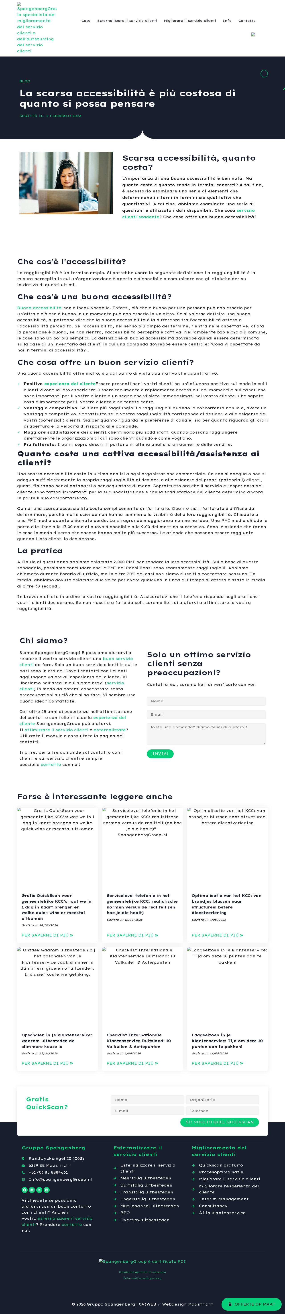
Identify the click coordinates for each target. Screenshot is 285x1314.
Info (227, 21)
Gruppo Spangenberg (111, 1304)
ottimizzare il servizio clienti (56, 730)
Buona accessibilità (39, 308)
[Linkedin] (32, 1190)
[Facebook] (25, 1190)
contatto (51, 764)
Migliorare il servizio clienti (190, 21)
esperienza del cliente (70, 383)
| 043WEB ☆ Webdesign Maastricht (174, 1304)
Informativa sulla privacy (142, 1278)
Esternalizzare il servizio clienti (127, 21)
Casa (86, 21)
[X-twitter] (39, 1190)
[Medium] (47, 1190)
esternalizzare (110, 730)
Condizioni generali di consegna (142, 1272)
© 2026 (79, 1304)
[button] (47, 935)
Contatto (247, 21)
